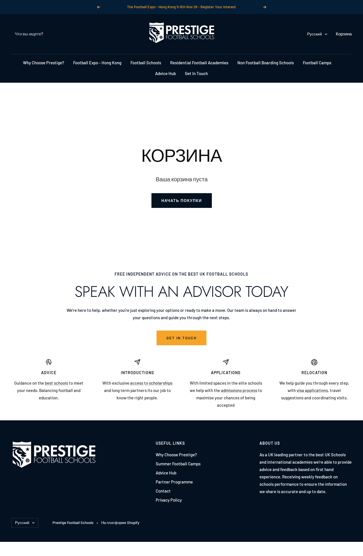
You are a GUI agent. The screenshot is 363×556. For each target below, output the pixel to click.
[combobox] (57, 34)
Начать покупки (181, 200)
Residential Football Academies (199, 62)
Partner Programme (174, 481)
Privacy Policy (169, 499)
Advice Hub (165, 73)
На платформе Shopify (120, 522)
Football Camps (317, 62)
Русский (314, 33)
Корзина (344, 33)
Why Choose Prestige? (43, 62)
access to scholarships (151, 382)
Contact (163, 490)
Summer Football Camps (178, 463)
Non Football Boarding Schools (265, 62)
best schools (56, 382)
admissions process (239, 390)
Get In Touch (196, 73)
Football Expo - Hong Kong (97, 62)
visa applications (312, 390)
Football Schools (145, 62)
